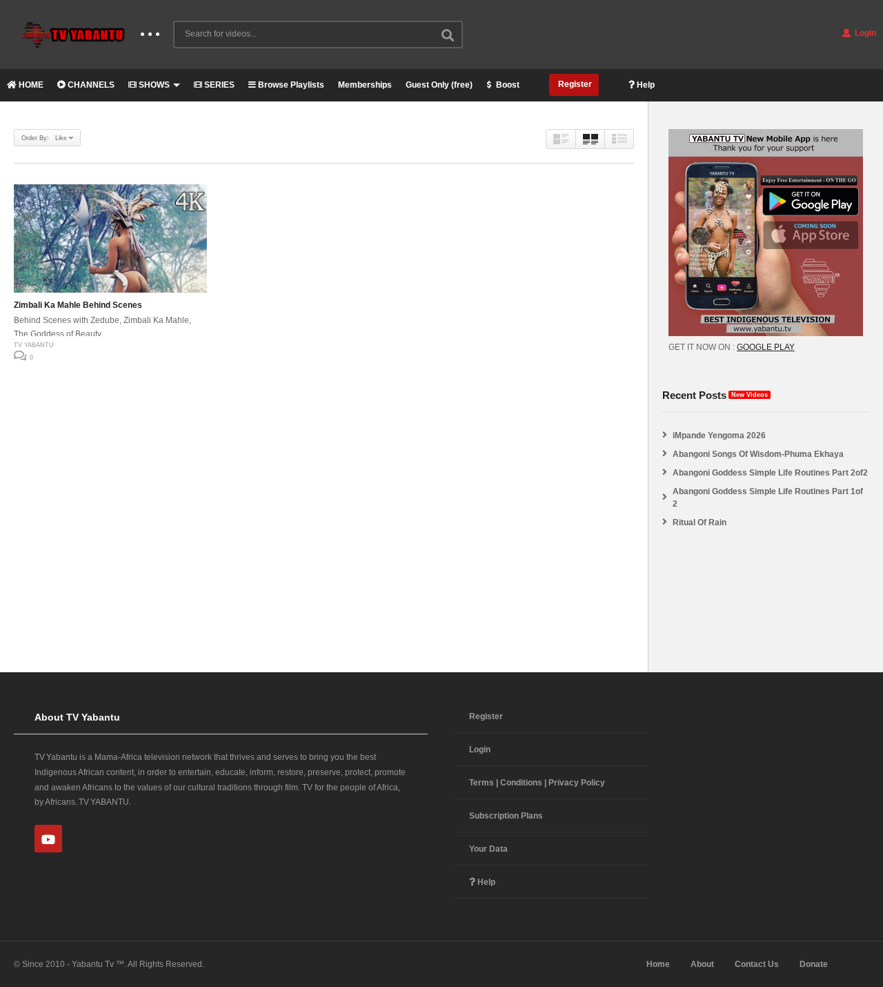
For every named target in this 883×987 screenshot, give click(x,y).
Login (864, 33)
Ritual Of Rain (699, 522)
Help (645, 85)
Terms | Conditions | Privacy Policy (537, 783)
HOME (30, 85)
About (702, 964)
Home (658, 964)
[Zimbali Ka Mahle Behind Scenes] (110, 238)
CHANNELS (90, 85)
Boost (506, 85)
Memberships (365, 85)
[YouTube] (48, 838)
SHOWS (153, 85)
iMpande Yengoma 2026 (719, 435)
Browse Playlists (290, 85)
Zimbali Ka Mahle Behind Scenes (78, 305)
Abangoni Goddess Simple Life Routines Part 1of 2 (768, 498)
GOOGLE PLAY (766, 347)
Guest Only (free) (439, 85)
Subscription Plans (506, 816)
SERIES (218, 85)
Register (574, 84)
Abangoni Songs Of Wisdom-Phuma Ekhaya (758, 454)
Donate (814, 964)
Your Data (488, 849)
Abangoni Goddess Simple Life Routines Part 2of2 (770, 473)
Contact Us (757, 964)
